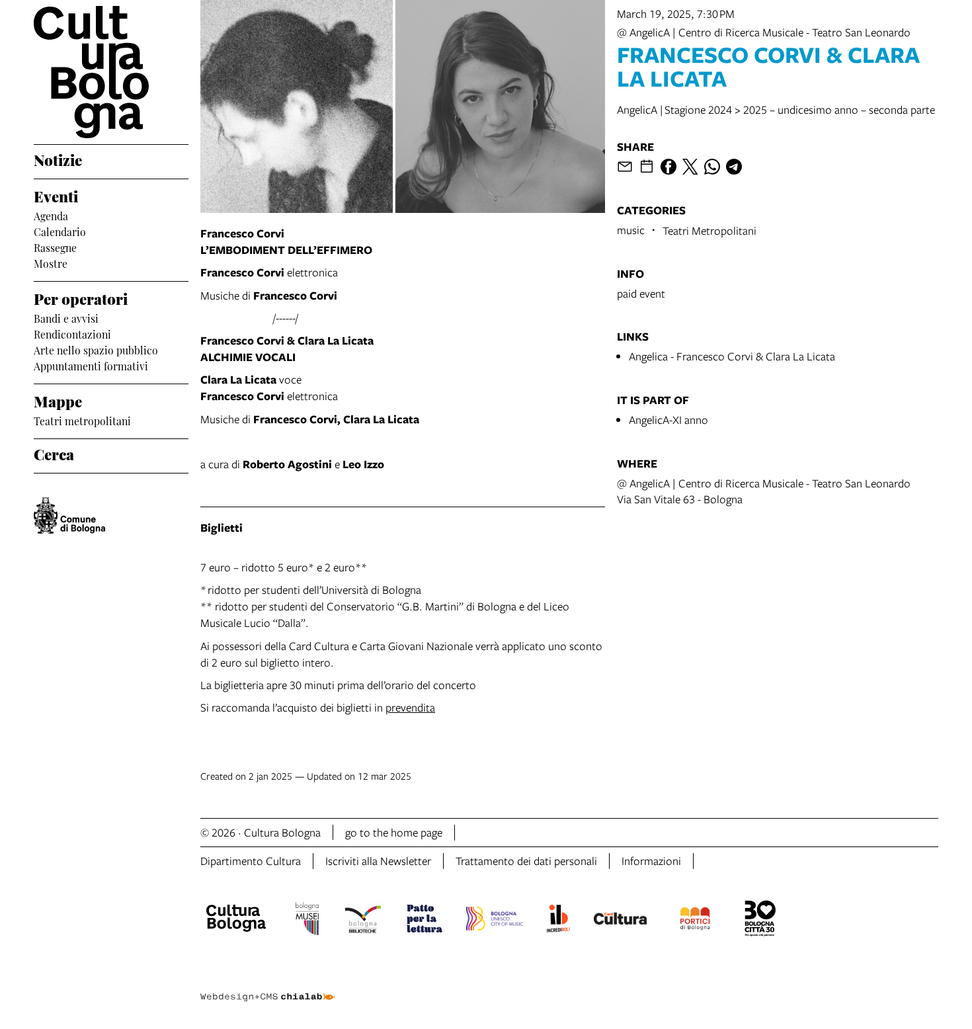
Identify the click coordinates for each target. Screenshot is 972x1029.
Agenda (51, 215)
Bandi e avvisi (66, 317)
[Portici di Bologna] (694, 920)
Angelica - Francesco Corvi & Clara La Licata (732, 356)
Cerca (54, 453)
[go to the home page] (111, 72)
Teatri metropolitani (82, 420)
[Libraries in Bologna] (363, 920)
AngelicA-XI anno (668, 419)
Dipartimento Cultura (250, 860)
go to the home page (393, 832)
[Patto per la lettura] (424, 920)
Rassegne (55, 246)
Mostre (50, 262)
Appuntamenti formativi (91, 365)
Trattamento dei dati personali (526, 860)
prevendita (410, 707)
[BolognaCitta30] (760, 920)
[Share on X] (690, 167)
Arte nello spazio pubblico (96, 349)
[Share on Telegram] (734, 167)
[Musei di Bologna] (307, 920)
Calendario (60, 230)
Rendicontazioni (72, 333)
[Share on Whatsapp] (712, 167)
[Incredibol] (558, 920)
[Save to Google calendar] (647, 167)
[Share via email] (625, 167)
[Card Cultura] (620, 920)
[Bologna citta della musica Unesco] (494, 920)
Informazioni (651, 860)
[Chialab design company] (267, 985)
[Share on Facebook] (668, 167)
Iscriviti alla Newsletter (378, 860)
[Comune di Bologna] (69, 515)
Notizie (58, 159)
